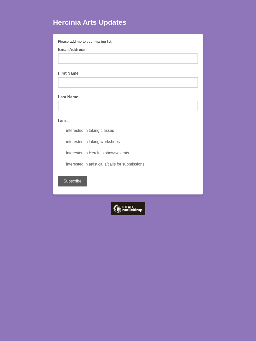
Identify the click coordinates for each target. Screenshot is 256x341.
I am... (63, 121)
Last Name (68, 97)
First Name (68, 73)
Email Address (73, 49)
